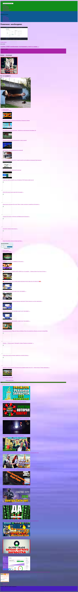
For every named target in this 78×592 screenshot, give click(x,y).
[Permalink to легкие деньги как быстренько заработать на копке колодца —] (7, 353)
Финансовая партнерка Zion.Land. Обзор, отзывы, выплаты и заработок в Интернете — (21, 204)
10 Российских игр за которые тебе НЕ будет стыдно (14, 469)
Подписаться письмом (7, 248)
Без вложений (6, 7)
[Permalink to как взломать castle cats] (7, 375)
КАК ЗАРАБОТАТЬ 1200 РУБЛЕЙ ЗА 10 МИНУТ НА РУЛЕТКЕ (16, 418)
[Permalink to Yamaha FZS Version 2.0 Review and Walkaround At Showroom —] (7, 214)
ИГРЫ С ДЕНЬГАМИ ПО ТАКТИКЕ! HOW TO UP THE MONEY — (16, 311)
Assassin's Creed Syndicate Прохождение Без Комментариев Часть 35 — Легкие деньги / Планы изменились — (26, 367)
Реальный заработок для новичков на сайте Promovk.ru (14, 401)
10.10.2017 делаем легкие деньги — (10, 228)
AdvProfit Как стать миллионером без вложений (13, 150)
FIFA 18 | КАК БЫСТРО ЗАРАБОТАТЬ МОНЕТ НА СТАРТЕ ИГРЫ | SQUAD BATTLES (21, 452)
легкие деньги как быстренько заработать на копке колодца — (16, 355)
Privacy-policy (5, 583)
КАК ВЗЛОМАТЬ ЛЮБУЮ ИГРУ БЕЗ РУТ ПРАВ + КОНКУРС (15, 537)
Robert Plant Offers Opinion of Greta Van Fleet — (13, 240)
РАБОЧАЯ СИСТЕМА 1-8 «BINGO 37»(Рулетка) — (13, 261)
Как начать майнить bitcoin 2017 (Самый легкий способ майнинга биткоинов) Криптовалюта (22, 160)
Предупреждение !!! (7, 9)
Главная (4, 5)
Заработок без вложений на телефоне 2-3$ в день (13, 435)
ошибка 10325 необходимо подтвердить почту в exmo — (19, 46)
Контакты (5, 584)
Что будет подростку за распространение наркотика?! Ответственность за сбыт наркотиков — (22, 301)
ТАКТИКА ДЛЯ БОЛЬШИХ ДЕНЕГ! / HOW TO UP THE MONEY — (16, 321)
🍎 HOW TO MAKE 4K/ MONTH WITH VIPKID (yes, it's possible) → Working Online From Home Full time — (25, 271)
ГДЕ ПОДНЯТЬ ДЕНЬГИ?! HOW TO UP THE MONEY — (14, 291)
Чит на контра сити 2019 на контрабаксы (11, 503)
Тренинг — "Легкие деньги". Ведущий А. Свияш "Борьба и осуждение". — (18, 343)
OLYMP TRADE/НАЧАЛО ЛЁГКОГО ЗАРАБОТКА (13, 554)
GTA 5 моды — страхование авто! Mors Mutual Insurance (14, 486)
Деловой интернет (5, 243)
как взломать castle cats (8, 377)
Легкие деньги (6, 8)
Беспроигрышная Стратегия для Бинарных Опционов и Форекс (16, 120)
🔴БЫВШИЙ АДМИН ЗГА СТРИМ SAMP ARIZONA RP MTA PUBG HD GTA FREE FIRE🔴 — (22, 281)
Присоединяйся (6, 10)
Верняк (2, 1)
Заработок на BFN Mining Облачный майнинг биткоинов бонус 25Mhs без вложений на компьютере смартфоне (26, 571)
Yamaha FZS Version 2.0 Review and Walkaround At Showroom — (16, 216)
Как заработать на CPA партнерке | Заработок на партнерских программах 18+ (19, 130)
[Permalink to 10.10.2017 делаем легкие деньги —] (7, 226)
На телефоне (5, 6)
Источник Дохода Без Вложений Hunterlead (12, 170)
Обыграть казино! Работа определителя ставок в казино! (15, 140)
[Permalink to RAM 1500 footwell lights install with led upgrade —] (7, 190)
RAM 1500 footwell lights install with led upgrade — (13, 192)
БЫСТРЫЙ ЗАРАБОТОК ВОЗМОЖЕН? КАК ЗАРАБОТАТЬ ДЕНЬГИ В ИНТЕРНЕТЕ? (21, 520)
